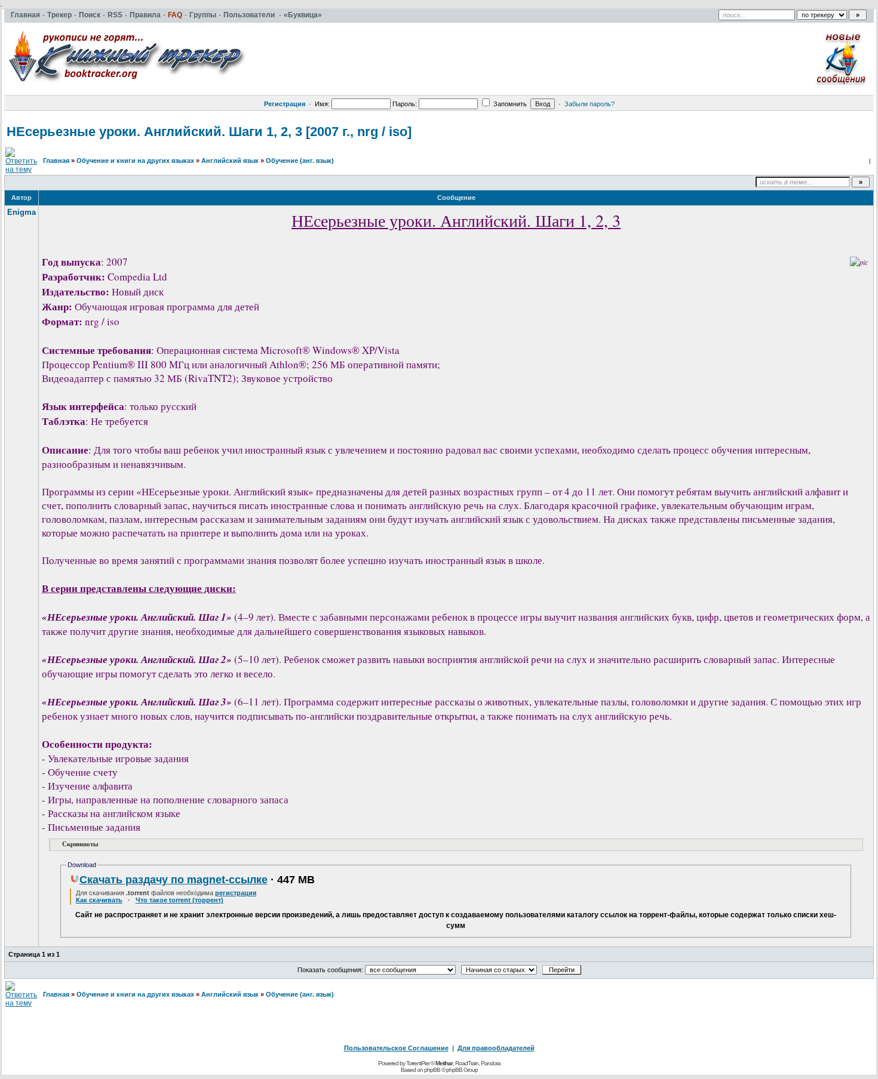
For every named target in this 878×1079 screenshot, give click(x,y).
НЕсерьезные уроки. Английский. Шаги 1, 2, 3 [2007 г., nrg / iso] (209, 131)
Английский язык (230, 160)
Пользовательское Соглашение (396, 1048)
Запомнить (509, 103)
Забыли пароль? (589, 103)
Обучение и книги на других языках (135, 160)
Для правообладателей (496, 1048)
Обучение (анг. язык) (300, 160)
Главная (56, 160)
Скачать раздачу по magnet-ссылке (173, 880)
